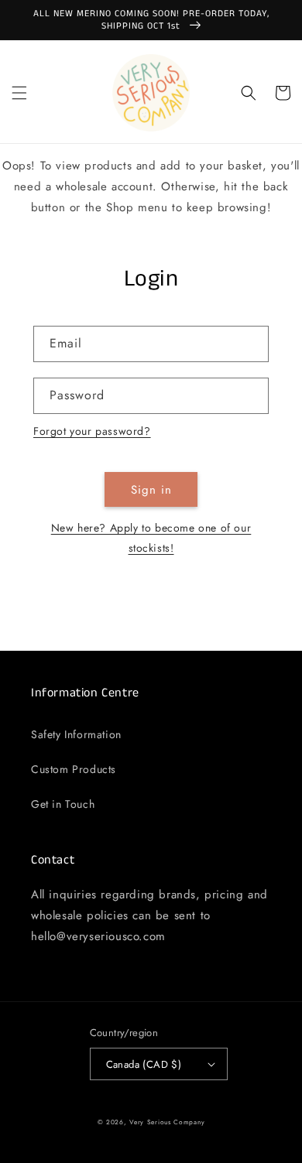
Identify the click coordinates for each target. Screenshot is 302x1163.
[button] (19, 93)
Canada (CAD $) (144, 1064)
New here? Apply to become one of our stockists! (151, 537)
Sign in (151, 489)
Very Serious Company (166, 1122)
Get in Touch (62, 804)
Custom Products (73, 769)
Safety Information (76, 734)
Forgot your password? (92, 431)
